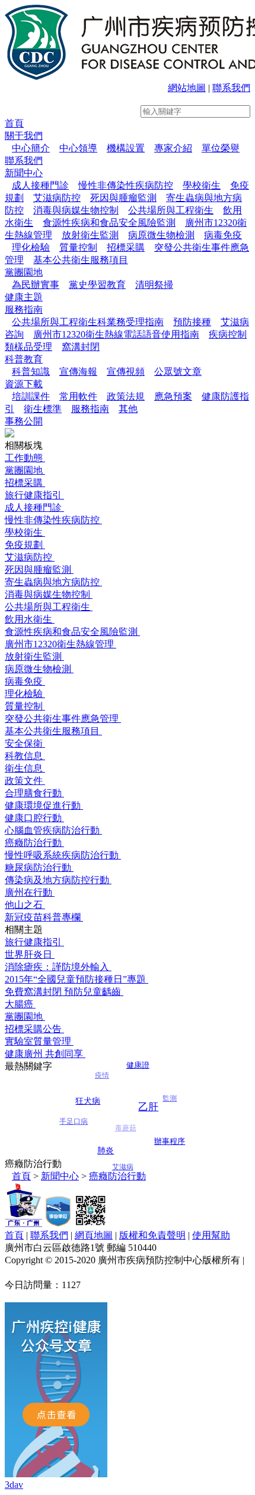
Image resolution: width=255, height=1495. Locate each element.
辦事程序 (169, 1138)
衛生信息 (25, 768)
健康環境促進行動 (44, 805)
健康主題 (24, 297)
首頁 (14, 123)
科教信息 (25, 756)
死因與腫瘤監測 (123, 198)
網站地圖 (187, 88)
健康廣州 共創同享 (45, 1054)
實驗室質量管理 (39, 1041)
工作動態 (25, 458)
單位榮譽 (221, 148)
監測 (169, 1105)
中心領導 (78, 148)
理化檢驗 (31, 247)
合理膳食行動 (34, 793)
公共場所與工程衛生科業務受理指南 (88, 322)
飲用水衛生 (30, 619)
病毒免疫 (223, 235)
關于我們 (24, 136)
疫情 (102, 1084)
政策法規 (126, 396)
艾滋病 (123, 1168)
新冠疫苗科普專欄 (44, 917)
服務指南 (24, 309)
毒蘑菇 (125, 1141)
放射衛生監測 (90, 235)
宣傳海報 (78, 372)
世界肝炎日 (30, 954)
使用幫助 (211, 1235)
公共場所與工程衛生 (170, 210)
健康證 (137, 1063)
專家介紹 (173, 148)
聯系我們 (231, 88)
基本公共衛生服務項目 (80, 260)
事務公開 (24, 421)
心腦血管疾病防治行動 (53, 830)
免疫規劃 (25, 545)
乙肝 (147, 1093)
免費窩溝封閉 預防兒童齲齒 (64, 992)
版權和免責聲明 (152, 1235)
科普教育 (24, 359)
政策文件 (25, 781)
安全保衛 (25, 743)
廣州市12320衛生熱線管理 (60, 644)
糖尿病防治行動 (39, 867)
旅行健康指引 (34, 495)
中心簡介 (31, 148)
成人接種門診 (40, 185)
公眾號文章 (178, 372)
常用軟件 (78, 396)
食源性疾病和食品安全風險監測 (109, 223)
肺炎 (106, 1141)
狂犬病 (87, 1092)
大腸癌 (20, 1004)
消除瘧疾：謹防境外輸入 (58, 967)
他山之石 (25, 905)
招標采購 (126, 247)
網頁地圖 (94, 1235)
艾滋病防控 (57, 198)
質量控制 (78, 247)
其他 (128, 409)
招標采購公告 (34, 1029)
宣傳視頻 (126, 372)
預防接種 (192, 322)
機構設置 (126, 148)
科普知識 (31, 372)
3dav (14, 1485)
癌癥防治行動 (34, 843)
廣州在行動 (30, 892)
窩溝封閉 (81, 347)
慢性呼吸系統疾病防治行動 (63, 855)
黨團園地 (24, 272)
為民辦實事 (35, 285)
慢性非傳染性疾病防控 (125, 185)
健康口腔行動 (34, 818)
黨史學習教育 (97, 285)
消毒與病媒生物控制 (76, 210)
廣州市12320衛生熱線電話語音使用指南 (116, 334)
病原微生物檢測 (161, 235)
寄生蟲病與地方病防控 (53, 582)
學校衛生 (202, 185)
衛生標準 (43, 409)
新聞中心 (24, 173)
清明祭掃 (154, 285)
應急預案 (173, 396)
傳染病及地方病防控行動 (58, 880)
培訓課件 (31, 396)
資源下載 (24, 384)
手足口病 (73, 1126)
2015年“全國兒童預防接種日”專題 (76, 979)
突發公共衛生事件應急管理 (63, 719)
